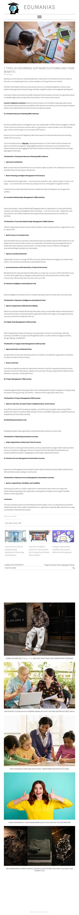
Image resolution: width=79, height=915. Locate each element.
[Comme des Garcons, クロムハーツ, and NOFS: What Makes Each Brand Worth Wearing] (39, 655)
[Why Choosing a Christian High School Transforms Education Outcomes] (39, 766)
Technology (13, 516)
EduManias (39, 7)
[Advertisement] (39, 586)
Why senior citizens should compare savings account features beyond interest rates (39, 711)
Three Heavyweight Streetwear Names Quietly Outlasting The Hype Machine (39, 822)
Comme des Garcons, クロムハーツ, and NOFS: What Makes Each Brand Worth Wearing (39, 658)
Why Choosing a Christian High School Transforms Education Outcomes (39, 769)
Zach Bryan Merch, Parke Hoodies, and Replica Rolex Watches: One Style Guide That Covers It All (39, 870)
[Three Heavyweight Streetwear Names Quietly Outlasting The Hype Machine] (39, 819)
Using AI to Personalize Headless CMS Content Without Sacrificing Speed (62, 549)
